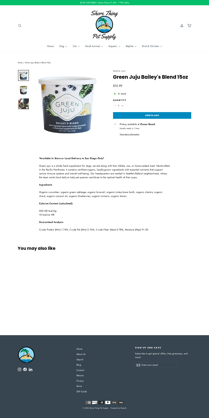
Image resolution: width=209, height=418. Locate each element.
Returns (80, 375)
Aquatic (113, 46)
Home (50, 46)
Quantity (120, 100)
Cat (75, 46)
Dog (62, 46)
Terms (79, 386)
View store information (129, 134)
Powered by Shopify (118, 408)
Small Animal (93, 46)
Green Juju (119, 71)
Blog (78, 364)
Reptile (130, 46)
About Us (81, 354)
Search (79, 359)
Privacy (80, 380)
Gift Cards (81, 391)
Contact (80, 370)
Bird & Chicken (151, 46)
